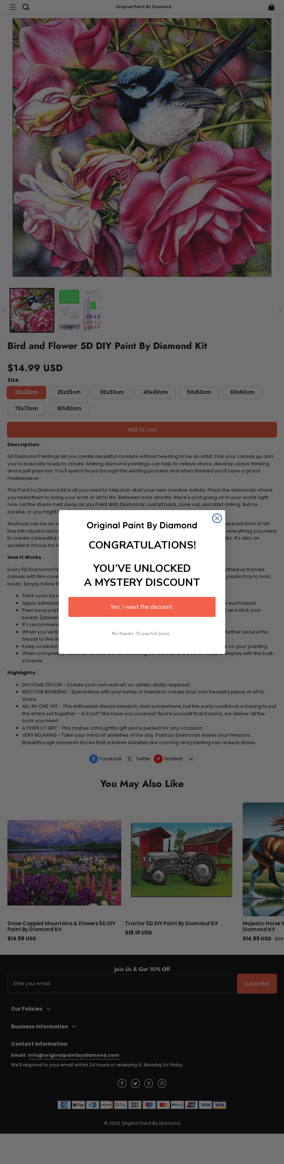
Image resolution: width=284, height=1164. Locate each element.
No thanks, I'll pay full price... (142, 634)
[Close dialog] (217, 518)
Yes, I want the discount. (142, 607)
